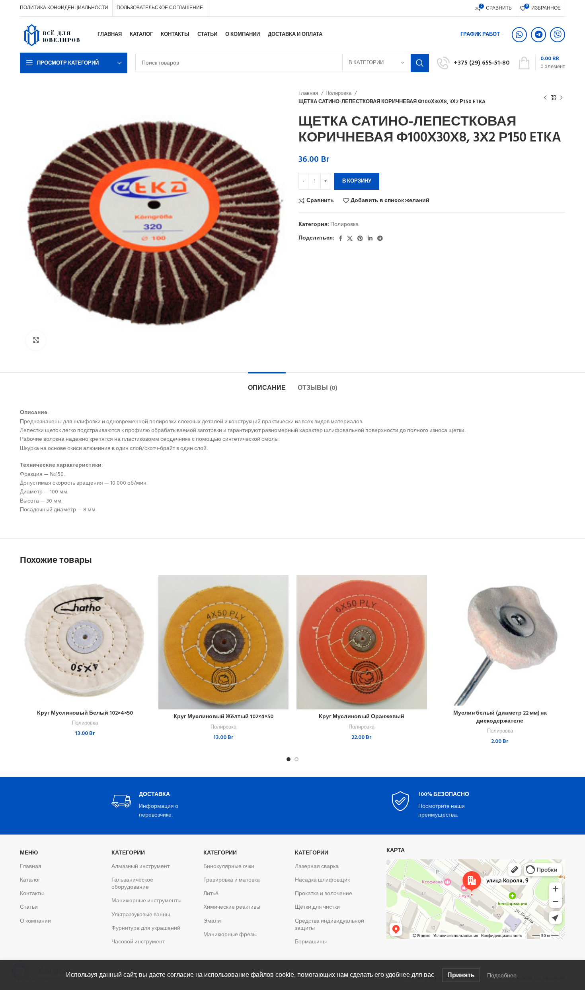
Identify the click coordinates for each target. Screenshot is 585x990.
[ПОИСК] (420, 63)
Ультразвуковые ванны (140, 914)
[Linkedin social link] (370, 238)
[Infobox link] (473, 63)
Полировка (339, 93)
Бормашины (311, 942)
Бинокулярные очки (228, 866)
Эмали (212, 921)
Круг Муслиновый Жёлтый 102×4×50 (223, 716)
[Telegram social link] (380, 238)
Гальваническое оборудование (132, 884)
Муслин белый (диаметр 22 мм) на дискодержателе (500, 717)
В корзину (356, 181)
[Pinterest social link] (360, 238)
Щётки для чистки (317, 907)
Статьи (29, 907)
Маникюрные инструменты (146, 901)
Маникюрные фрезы (230, 934)
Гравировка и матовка (231, 880)
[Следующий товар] (561, 98)
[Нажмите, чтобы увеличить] (36, 340)
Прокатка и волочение (323, 893)
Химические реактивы (231, 907)
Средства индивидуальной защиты (329, 925)
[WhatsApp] (519, 34)
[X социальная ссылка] (350, 238)
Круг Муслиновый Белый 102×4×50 (85, 713)
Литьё (210, 893)
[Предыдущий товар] (545, 98)
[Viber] (557, 34)
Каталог (30, 880)
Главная (308, 93)
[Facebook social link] (340, 238)
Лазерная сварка (317, 866)
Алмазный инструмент (140, 866)
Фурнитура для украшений (145, 928)
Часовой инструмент (138, 942)
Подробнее (502, 975)
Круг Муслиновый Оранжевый (361, 716)
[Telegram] (538, 34)
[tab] (267, 384)
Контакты (32, 893)
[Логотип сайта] (52, 34)
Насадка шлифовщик (322, 880)
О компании (35, 921)
